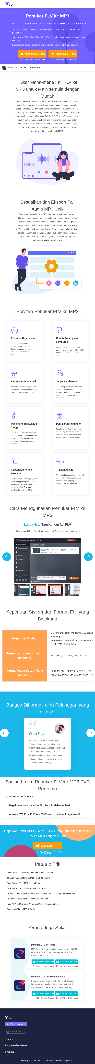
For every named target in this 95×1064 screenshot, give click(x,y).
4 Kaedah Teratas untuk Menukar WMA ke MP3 (27, 899)
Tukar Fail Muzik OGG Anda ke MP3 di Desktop (27, 888)
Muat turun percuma (35, 54)
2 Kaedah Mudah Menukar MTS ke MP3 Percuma (28, 878)
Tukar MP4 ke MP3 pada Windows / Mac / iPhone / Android (32, 904)
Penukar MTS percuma (43, 945)
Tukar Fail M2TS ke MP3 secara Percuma (25, 883)
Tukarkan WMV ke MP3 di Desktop (22, 909)
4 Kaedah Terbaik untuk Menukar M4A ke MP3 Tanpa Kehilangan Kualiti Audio (41, 894)
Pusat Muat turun (17, 1024)
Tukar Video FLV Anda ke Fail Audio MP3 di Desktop (30, 873)
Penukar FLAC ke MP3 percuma (48, 976)
